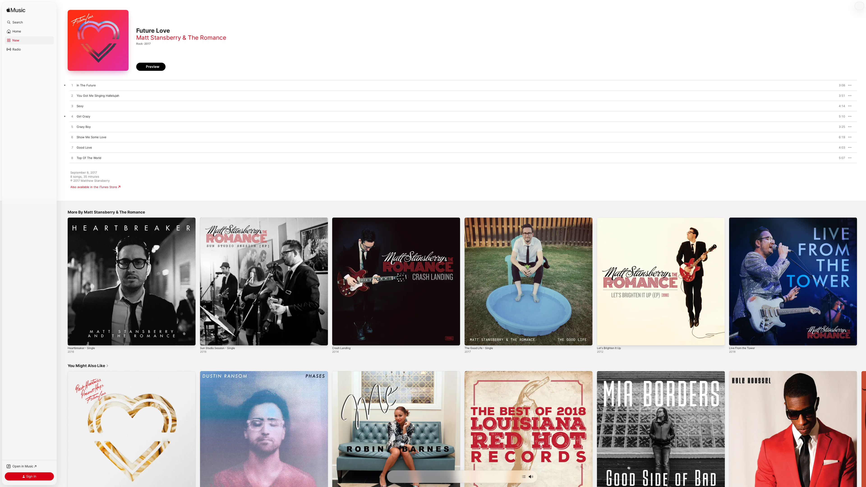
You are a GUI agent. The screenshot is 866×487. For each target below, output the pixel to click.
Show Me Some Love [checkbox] (91, 137)
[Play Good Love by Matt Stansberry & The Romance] (72, 148)
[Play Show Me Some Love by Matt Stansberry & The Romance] (72, 137)
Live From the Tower (743, 219)
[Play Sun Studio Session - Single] (205, 339)
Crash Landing (342, 219)
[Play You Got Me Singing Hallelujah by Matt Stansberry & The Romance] (72, 96)
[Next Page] (861, 435)
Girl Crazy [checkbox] (83, 116)
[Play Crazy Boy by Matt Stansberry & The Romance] (72, 127)
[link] (88, 365)
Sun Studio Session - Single (219, 219)
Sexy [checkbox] (80, 106)
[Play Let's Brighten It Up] (602, 339)
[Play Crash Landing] (337, 339)
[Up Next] (524, 476)
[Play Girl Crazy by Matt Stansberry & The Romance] (72, 117)
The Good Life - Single (480, 219)
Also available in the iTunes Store (93, 187)
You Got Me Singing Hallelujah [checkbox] (98, 95)
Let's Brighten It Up (610, 219)
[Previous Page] (63, 435)
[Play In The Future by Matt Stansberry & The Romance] (72, 85)
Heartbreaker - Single (83, 219)
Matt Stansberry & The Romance (181, 37)
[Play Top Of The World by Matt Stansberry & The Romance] (72, 158)
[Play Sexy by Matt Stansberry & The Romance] (72, 106)
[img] (16, 10)
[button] (29, 22)
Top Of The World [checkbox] (89, 158)
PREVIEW (840, 85)
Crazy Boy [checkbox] (84, 127)
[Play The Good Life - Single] (470, 339)
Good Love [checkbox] (84, 147)
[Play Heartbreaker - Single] (73, 339)
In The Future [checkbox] (86, 85)
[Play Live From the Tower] (734, 339)
